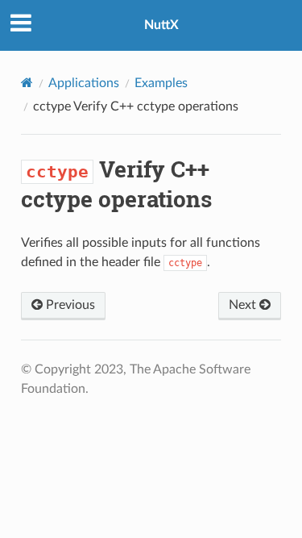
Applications (83, 83)
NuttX (161, 25)
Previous (69, 304)
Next (244, 304)
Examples (161, 83)
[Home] (27, 83)
